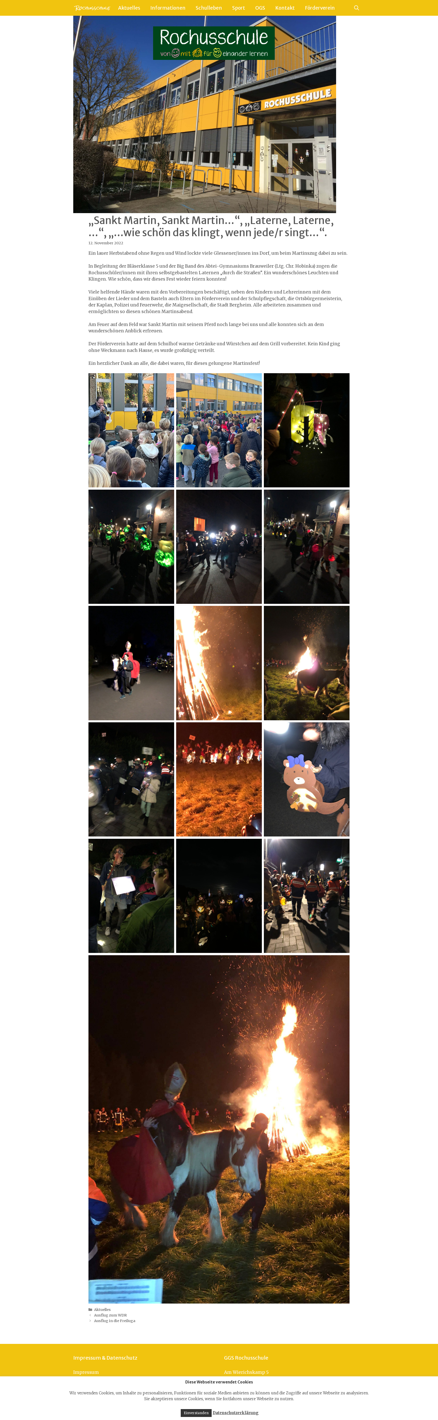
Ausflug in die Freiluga (114, 1321)
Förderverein (320, 8)
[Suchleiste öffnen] (357, 8)
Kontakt (285, 8)
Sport (238, 8)
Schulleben (209, 8)
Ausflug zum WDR (110, 1315)
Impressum (86, 1372)
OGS (260, 8)
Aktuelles (129, 8)
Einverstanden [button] (196, 1413)
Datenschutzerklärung (236, 1412)
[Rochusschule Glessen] (92, 8)
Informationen (168, 8)
